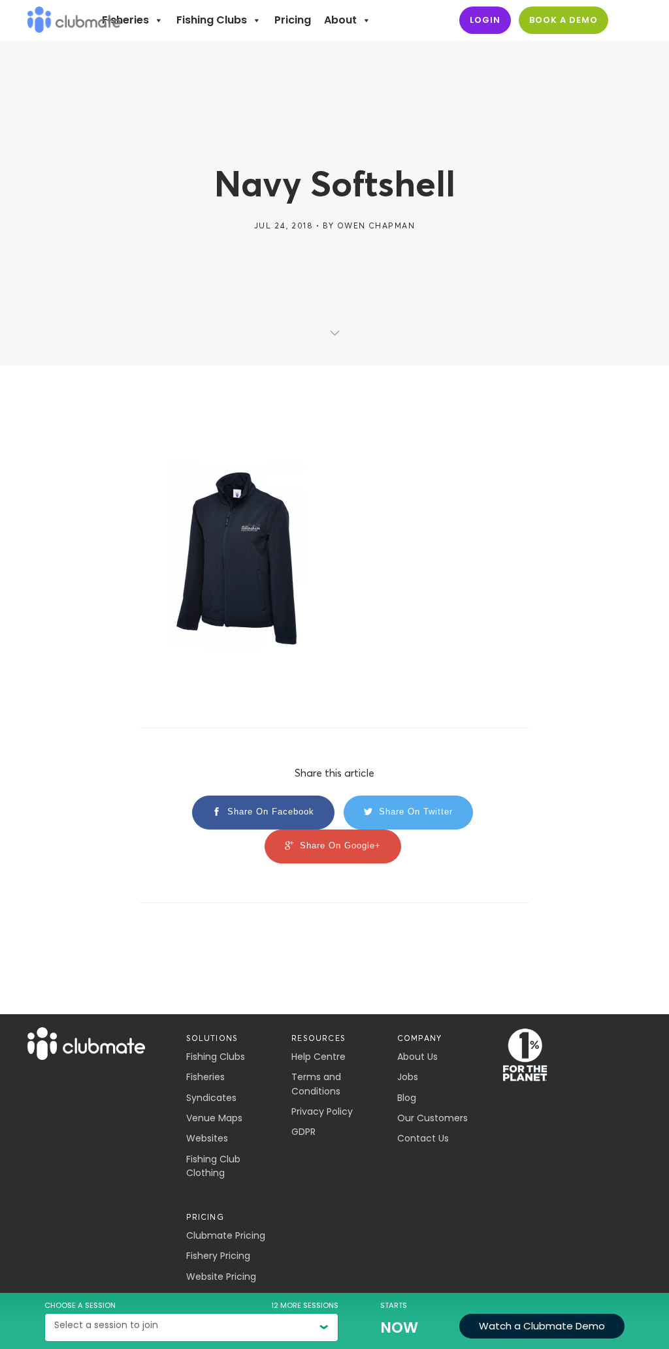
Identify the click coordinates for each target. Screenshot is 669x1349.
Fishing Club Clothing (213, 1166)
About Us (417, 1056)
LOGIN (485, 20)
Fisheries (125, 19)
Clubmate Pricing (225, 1235)
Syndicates (211, 1097)
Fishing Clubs (211, 19)
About (340, 19)
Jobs (407, 1076)
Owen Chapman (376, 225)
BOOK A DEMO (563, 20)
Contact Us (423, 1138)
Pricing (292, 19)
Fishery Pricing (218, 1255)
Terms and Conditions (316, 1083)
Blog (406, 1097)
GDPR (303, 1131)
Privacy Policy (322, 1111)
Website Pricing (221, 1276)
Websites (207, 1138)
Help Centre (318, 1056)
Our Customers (432, 1117)
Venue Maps (214, 1117)
